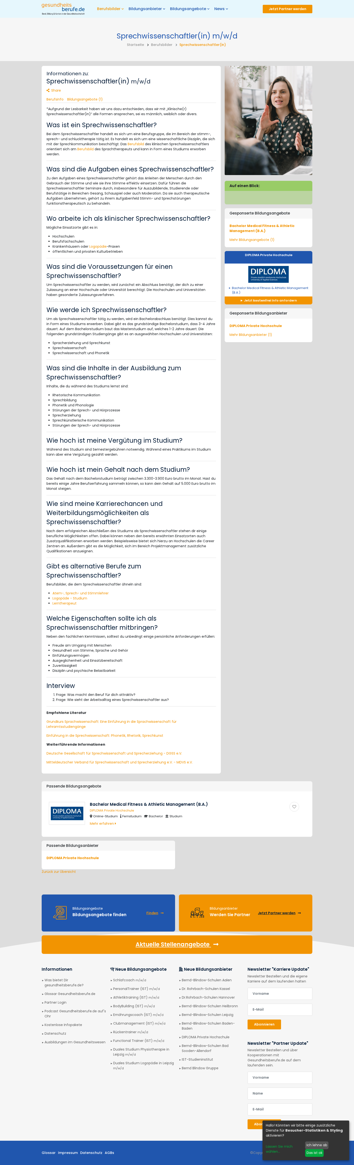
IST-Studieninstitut (197, 1059)
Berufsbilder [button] (108, 9)
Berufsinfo (55, 99)
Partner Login (55, 1002)
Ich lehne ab (317, 1145)
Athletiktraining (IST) (136, 997)
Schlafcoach (129, 980)
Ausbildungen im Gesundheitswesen (75, 1042)
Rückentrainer (130, 1032)
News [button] (219, 9)
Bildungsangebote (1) (85, 99)
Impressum (68, 1152)
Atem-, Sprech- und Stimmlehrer (80, 593)
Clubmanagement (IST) (139, 1023)
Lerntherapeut (64, 603)
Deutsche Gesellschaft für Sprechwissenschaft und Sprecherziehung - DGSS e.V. (114, 753)
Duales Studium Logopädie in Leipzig (143, 1065)
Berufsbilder (161, 44)
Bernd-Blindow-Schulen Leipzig (207, 1014)
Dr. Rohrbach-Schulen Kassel (206, 988)
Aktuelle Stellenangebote (173, 944)
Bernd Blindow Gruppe (200, 1068)
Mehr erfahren (102, 823)
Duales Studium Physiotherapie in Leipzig (141, 1052)
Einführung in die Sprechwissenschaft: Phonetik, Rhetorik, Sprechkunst (104, 735)
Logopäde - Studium (69, 598)
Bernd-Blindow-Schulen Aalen (207, 980)
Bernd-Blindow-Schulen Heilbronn (210, 1006)
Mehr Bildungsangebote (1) (252, 239)
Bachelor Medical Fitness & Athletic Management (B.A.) (262, 228)
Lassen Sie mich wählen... (279, 1149)
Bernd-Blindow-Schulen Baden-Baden (208, 1026)
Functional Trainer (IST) (138, 1040)
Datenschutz (55, 1033)
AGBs (109, 1152)
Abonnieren (264, 1024)
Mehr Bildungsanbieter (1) (250, 334)
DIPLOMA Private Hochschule (268, 255)
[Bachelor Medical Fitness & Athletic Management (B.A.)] (294, 807)
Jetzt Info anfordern (270, 300)
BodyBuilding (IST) (134, 1006)
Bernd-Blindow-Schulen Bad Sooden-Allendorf (205, 1048)
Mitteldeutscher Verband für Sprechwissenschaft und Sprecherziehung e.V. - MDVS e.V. (119, 762)
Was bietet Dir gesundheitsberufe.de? (64, 983)
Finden (152, 913)
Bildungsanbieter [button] (145, 9)
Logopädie (98, 246)
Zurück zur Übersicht (59, 871)
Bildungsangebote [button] (188, 9)
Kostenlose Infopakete (63, 1024)
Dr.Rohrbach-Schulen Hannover (208, 997)
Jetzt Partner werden (287, 8)
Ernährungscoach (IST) (138, 1014)
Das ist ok (314, 1152)
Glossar (49, 1152)
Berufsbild (136, 144)
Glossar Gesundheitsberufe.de (70, 993)
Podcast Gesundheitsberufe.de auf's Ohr (75, 1014)
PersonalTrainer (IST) (136, 988)
